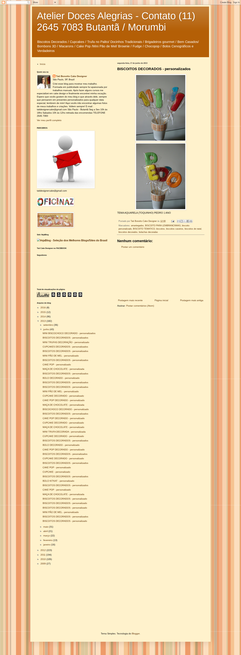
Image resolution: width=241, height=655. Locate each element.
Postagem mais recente (130, 300)
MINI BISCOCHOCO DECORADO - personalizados (69, 333)
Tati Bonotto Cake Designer (71, 76)
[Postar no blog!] (181, 221)
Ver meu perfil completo (49, 120)
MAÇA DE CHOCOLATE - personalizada (63, 369)
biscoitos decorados (128, 232)
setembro (48, 325)
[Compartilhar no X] (184, 221)
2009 (43, 563)
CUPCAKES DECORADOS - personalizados (65, 346)
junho (46, 329)
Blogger (136, 633)
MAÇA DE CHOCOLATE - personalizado (63, 427)
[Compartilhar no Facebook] (188, 221)
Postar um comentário (132, 247)
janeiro (47, 544)
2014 (43, 316)
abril (45, 531)
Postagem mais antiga (191, 300)
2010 (43, 559)
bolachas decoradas (148, 232)
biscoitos (160, 229)
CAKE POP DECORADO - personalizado (64, 400)
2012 (43, 550)
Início (42, 64)
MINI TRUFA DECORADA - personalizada (64, 431)
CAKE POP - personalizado (57, 364)
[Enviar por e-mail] (178, 221)
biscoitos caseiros (174, 229)
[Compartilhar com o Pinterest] (191, 221)
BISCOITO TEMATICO (144, 229)
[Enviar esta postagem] (172, 221)
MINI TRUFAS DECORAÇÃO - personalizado (66, 342)
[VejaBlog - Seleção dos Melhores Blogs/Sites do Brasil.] (72, 239)
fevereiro (48, 540)
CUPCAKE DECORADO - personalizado (63, 396)
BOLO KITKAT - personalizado (58, 481)
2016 (43, 307)
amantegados (137, 225)
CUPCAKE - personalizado (56, 472)
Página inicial (161, 300)
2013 (43, 321)
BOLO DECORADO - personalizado (61, 378)
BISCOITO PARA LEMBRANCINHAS (163, 225)
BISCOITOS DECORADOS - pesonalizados (65, 454)
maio (46, 526)
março (46, 535)
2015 (43, 312)
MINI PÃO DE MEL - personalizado (61, 355)
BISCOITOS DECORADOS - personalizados (65, 337)
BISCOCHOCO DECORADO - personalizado (66, 409)
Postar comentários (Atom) (140, 305)
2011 (43, 554)
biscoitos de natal (193, 229)
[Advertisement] (160, 273)
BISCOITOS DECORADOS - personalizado (65, 498)
